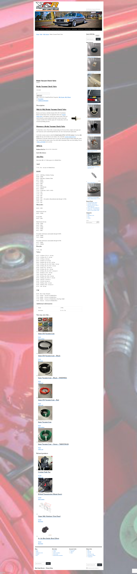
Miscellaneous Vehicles (91, 555)
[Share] (3, 572)
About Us (42, 29)
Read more (40, 361)
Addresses (72, 551)
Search (98, 39)
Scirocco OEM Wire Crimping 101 (93, 207)
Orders (71, 552)
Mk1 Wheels (68, 97)
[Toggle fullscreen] (1, 572)
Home (38, 29)
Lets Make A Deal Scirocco (92, 203)
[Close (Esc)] (4, 572)
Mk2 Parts (89, 552)
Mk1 (41, 34)
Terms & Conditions (56, 552)
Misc (37, 555)
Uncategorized (89, 556)
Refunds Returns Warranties (58, 555)
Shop (88, 550)
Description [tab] (40, 99)
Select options (41, 338)
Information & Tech (90, 215)
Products (88, 218)
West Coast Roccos (40, 568)
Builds (88, 214)
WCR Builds (74, 29)
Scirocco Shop (88, 29)
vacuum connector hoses (70, 136)
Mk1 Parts (89, 551)
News (88, 216)
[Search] (98, 222)
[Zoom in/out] (0, 572)
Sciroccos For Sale (90, 554)
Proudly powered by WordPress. (93, 568)
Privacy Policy (55, 554)
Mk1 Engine (46, 34)
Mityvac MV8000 (41, 142)
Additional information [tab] (43, 100)
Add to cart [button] (40, 383)
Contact (94, 29)
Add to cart (39, 95)
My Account (80, 29)
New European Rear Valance (92, 202)
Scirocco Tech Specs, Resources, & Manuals (61, 29)
